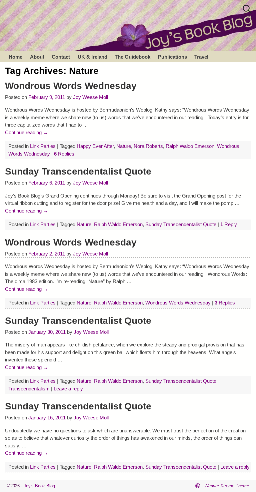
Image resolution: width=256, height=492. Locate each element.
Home (15, 57)
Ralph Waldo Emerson (190, 146)
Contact (61, 57)
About (37, 57)
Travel (201, 57)
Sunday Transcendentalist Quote (78, 171)
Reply (228, 224)
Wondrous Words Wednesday (71, 86)
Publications (172, 57)
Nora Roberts (148, 146)
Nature (123, 146)
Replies (64, 154)
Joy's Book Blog (39, 485)
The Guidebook (132, 57)
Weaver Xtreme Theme (226, 485)
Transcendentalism (29, 388)
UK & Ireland (92, 57)
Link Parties (43, 146)
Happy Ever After (95, 146)
